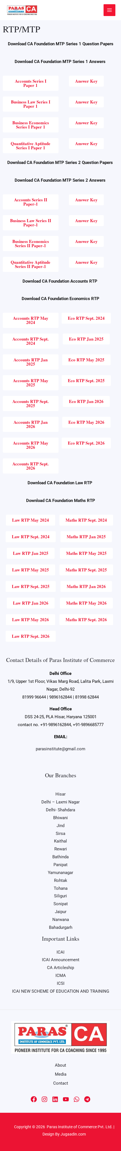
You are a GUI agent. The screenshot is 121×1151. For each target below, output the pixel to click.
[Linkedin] (55, 1099)
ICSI (60, 983)
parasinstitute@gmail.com (60, 748)
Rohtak (60, 880)
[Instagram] (44, 1099)
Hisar (60, 794)
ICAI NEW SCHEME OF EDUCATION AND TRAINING (60, 991)
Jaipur (60, 911)
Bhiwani (60, 817)
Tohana (61, 888)
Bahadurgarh (60, 927)
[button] (86, 241)
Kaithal (60, 841)
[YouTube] (66, 1099)
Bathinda (60, 856)
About (60, 1065)
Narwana (60, 919)
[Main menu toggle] (110, 10)
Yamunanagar (60, 872)
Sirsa (60, 833)
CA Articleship (60, 967)
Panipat (60, 864)
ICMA (60, 975)
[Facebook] (34, 1099)
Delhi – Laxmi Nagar (60, 802)
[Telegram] (87, 1099)
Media (60, 1074)
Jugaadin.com (73, 1134)
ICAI (60, 952)
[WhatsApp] (76, 1099)
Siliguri (60, 895)
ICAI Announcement (60, 959)
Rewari (60, 849)
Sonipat (60, 903)
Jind (60, 825)
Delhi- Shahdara (60, 809)
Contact (60, 1083)
